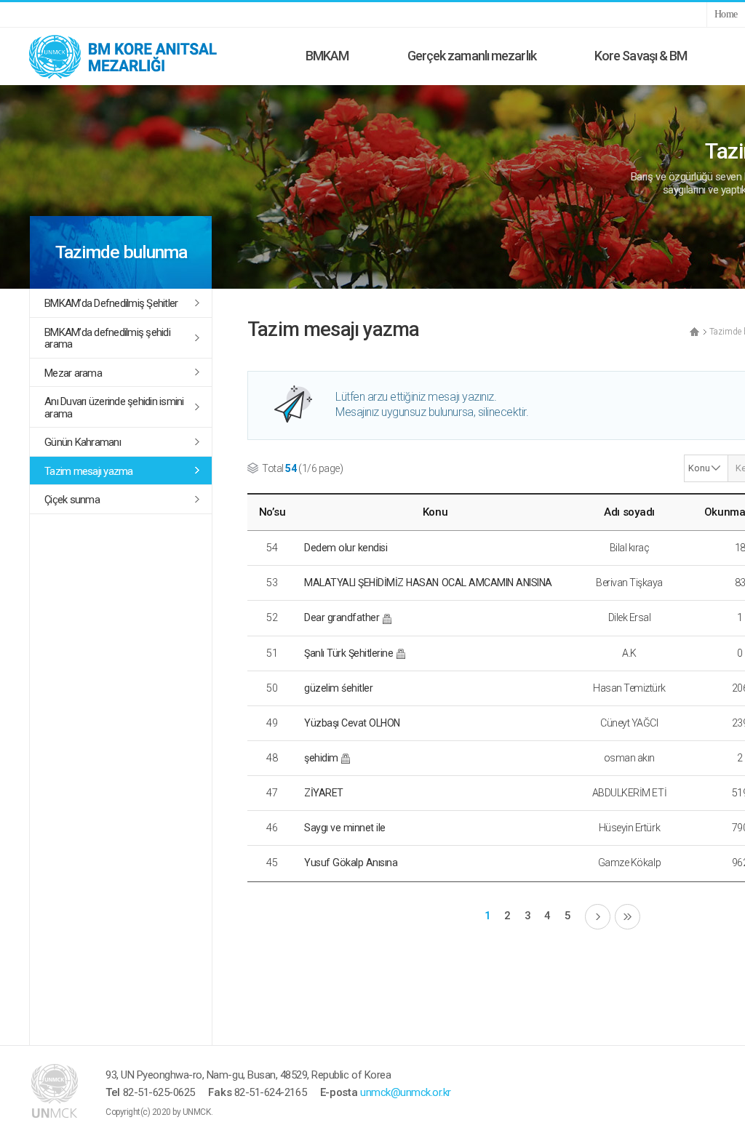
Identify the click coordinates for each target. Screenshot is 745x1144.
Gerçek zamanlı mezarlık (471, 55)
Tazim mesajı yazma (88, 471)
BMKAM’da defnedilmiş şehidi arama (107, 338)
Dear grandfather (341, 617)
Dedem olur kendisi (345, 547)
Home (726, 14)
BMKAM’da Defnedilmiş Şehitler (111, 303)
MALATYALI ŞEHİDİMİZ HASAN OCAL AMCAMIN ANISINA (428, 582)
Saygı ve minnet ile (345, 827)
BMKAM (327, 55)
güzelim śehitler (338, 688)
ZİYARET (323, 793)
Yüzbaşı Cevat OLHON (352, 723)
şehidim (321, 758)
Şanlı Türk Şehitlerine (348, 653)
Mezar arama (73, 373)
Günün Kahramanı (82, 442)
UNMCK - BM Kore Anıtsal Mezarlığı (138, 56)
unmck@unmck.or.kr (405, 1092)
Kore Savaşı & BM (641, 55)
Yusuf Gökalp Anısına (350, 862)
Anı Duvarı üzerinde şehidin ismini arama (114, 407)
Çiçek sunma (72, 499)
